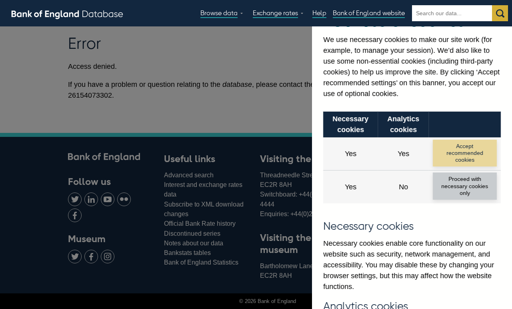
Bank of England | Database (67, 13)
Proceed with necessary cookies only (464, 186)
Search (500, 13)
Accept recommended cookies (464, 153)
